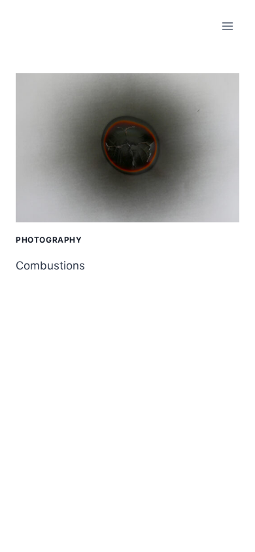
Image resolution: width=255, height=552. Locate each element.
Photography (49, 240)
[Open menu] (227, 26)
